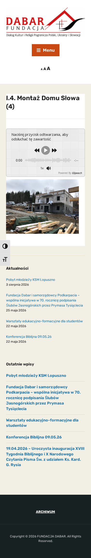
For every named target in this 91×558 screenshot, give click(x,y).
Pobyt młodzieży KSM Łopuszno (30, 280)
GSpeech (77, 173)
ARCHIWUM (45, 512)
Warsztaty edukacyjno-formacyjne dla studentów (44, 321)
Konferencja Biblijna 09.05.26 (28, 337)
